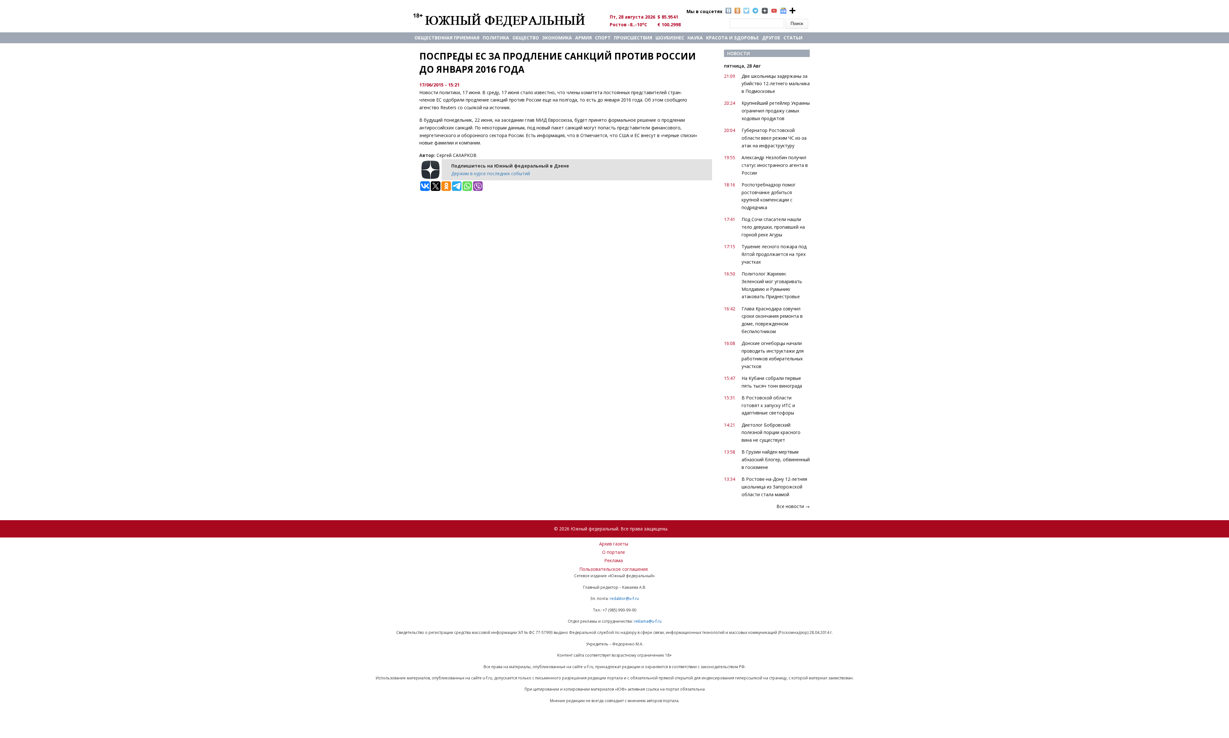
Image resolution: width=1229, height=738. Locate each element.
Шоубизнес (669, 38)
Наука (695, 38)
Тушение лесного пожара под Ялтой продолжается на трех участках (774, 254)
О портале (613, 552)
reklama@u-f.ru (648, 621)
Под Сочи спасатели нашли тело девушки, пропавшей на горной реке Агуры (773, 227)
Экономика (557, 38)
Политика (496, 38)
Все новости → (793, 506)
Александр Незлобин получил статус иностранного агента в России (775, 165)
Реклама (613, 560)
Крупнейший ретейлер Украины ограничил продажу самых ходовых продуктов (776, 110)
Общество (525, 38)
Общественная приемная (446, 38)
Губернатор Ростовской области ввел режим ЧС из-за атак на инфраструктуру (774, 138)
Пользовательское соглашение (613, 569)
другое (771, 38)
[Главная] (506, 20)
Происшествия (633, 38)
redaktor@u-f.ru (624, 598)
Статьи (792, 38)
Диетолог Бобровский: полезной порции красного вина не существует (771, 432)
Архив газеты (613, 544)
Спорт (603, 38)
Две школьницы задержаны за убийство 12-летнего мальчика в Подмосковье (776, 83)
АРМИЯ (583, 38)
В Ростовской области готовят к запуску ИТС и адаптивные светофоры (768, 405)
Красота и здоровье (732, 38)
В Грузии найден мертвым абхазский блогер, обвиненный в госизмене (776, 459)
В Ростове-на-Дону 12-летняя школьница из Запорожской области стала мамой (774, 486)
